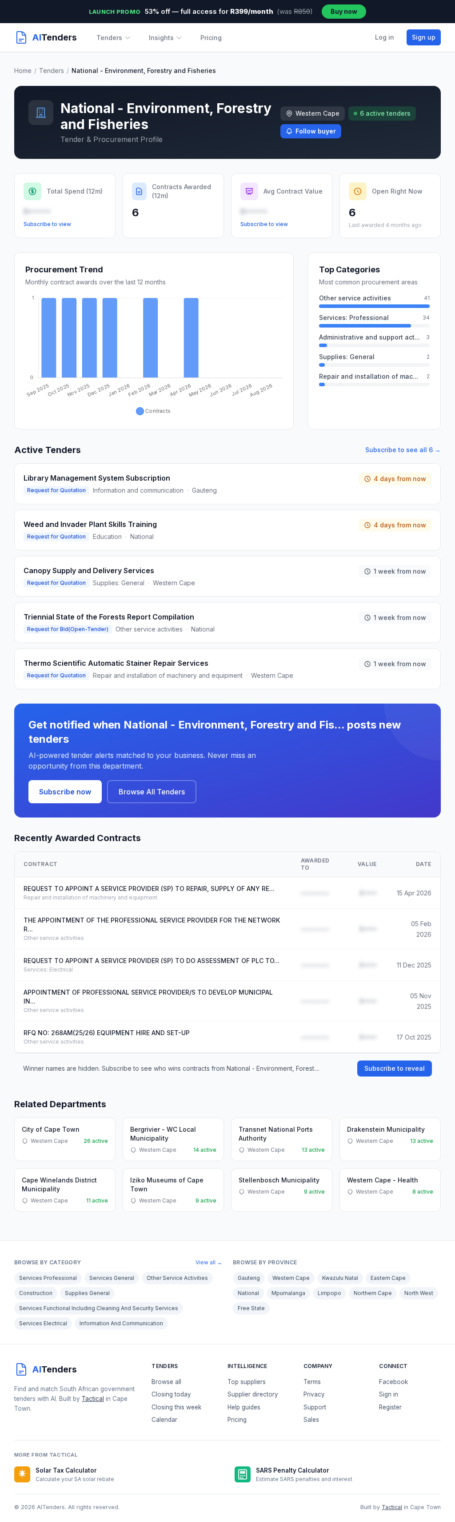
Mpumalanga (288, 1293)
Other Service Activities (177, 1278)
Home (23, 70)
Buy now (344, 11)
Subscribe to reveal (394, 1068)
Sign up (423, 37)
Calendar (164, 1419)
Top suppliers (247, 1381)
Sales (311, 1419)
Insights (161, 37)
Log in (384, 37)
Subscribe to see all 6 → (403, 449)
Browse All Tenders (152, 791)
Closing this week (176, 1407)
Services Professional (48, 1278)
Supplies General (87, 1293)
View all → (209, 1262)
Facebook (393, 1381)
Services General (111, 1278)
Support (314, 1407)
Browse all (166, 1381)
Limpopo (329, 1293)
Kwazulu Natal (340, 1278)
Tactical (93, 1398)
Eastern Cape (388, 1278)
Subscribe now (65, 791)
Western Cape (291, 1278)
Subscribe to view (47, 224)
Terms (312, 1381)
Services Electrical (43, 1323)
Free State (251, 1308)
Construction (35, 1293)
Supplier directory (253, 1394)
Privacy (314, 1394)
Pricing (211, 37)
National (248, 1293)
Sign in (388, 1394)
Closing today (171, 1394)
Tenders (109, 37)
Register (390, 1407)
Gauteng (249, 1278)
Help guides (244, 1407)
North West (418, 1293)
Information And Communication (121, 1323)
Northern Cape (373, 1293)
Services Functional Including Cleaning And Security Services (98, 1308)
